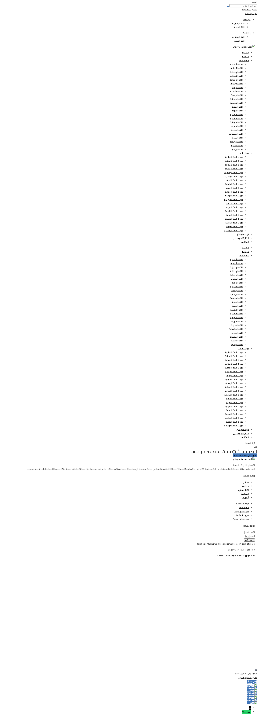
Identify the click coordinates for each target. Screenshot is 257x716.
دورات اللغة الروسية (234, 188)
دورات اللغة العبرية (234, 207)
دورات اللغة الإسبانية (234, 165)
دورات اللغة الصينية (234, 203)
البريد (252, 536)
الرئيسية (245, 53)
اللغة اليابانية (237, 145)
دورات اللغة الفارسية (234, 211)
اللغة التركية (237, 87)
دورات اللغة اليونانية (234, 223)
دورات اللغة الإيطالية (234, 169)
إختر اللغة (247, 19)
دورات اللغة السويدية (233, 199)
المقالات (245, 242)
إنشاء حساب (242, 662)
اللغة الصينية (237, 107)
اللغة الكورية (237, 126)
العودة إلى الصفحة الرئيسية (245, 455)
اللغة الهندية (237, 138)
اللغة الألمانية (237, 68)
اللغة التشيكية (236, 91)
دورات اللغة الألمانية (234, 161)
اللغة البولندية (237, 84)
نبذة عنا (245, 57)
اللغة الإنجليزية (238, 23)
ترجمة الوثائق (242, 234)
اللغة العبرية (237, 111)
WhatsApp (246, 712)
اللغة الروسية (237, 95)
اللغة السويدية (236, 103)
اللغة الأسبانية (236, 64)
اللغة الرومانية (236, 99)
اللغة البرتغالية (236, 80)
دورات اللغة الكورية (234, 227)
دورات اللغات (243, 153)
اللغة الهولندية (236, 142)
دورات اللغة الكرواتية (234, 196)
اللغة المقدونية (236, 134)
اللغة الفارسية (236, 114)
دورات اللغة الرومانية (234, 192)
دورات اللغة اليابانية (234, 215)
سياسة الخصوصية (190, 627)
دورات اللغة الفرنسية (234, 219)
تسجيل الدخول (230, 662)
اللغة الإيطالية (236, 76)
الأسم (252, 532)
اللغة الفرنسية (236, 118)
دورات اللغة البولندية (234, 176)
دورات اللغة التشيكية (234, 184)
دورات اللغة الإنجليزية (234, 157)
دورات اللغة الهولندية (233, 230)
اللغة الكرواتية (236, 122)
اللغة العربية (239, 27)
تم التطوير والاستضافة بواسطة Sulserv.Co (236, 556)
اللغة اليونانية (237, 149)
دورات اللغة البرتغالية (233, 172)
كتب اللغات (244, 60)
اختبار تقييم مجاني (241, 238)
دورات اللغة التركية (235, 180)
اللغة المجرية (237, 130)
